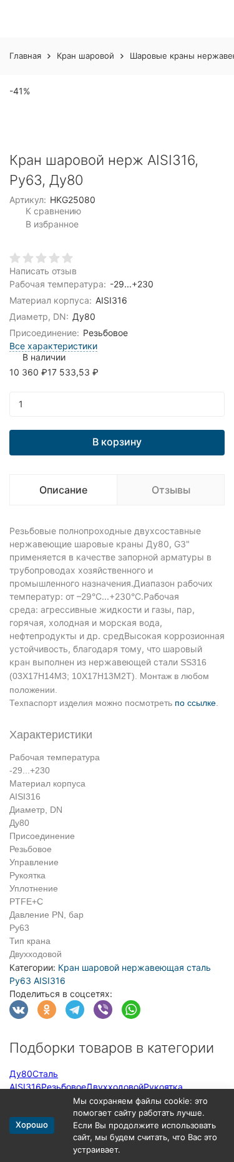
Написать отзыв (43, 271)
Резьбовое (63, 1086)
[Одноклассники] (46, 1009)
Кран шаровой (85, 56)
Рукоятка (163, 1086)
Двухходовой (115, 1086)
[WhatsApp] (131, 1009)
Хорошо (32, 1125)
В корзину (117, 441)
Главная (25, 56)
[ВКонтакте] (18, 1009)
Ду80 (20, 1073)
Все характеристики (53, 345)
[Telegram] (75, 1009)
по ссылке (195, 703)
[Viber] (103, 1009)
